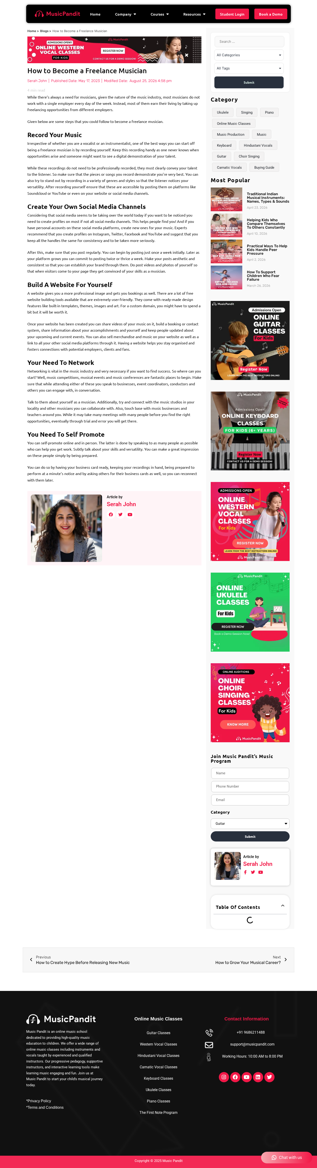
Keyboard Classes (158, 1078)
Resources (192, 13)
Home (95, 13)
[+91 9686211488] (209, 1033)
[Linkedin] (258, 1077)
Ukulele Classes (158, 1090)
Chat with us (290, 1157)
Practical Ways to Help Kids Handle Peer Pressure (267, 250)
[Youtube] (247, 1077)
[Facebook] (235, 1077)
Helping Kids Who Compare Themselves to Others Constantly (266, 224)
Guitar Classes (158, 1033)
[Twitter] (269, 1077)
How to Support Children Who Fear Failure (263, 276)
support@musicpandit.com (252, 1044)
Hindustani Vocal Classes (158, 1055)
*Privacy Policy (38, 1101)
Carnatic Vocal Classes (158, 1067)
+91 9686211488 (251, 1032)
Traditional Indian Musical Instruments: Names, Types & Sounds (268, 198)
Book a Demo (271, 13)
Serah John (121, 504)
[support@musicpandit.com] (209, 1045)
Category (220, 812)
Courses (157, 13)
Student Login (232, 13)
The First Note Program (158, 1112)
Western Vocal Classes (158, 1044)
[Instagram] (224, 1077)
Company (123, 13)
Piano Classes (158, 1101)
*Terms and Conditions (45, 1107)
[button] (283, 905)
